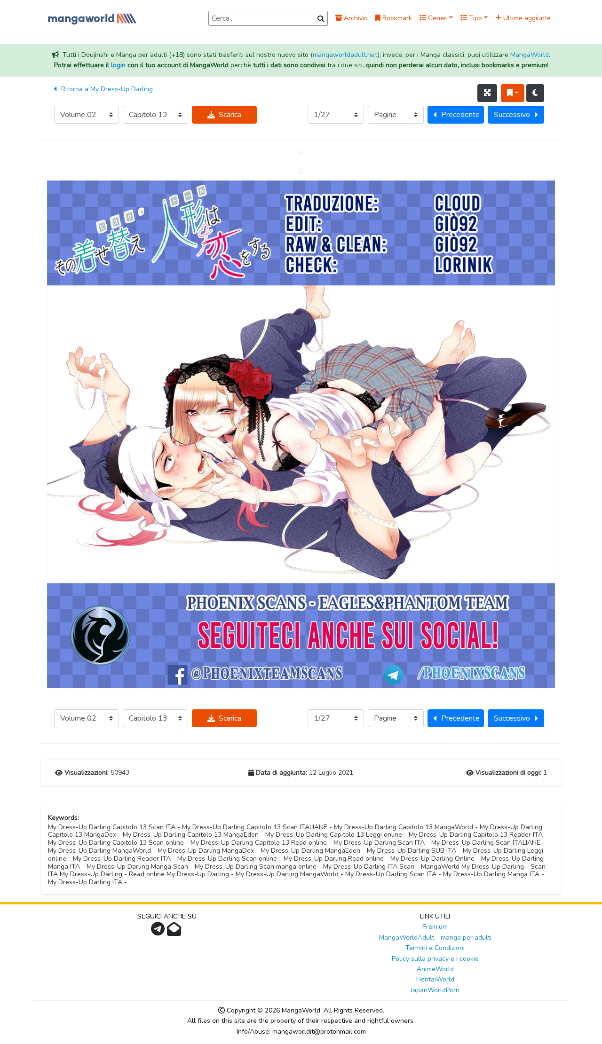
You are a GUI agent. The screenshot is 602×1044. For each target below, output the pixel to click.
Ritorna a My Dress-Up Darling (106, 89)
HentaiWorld (435, 979)
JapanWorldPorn (435, 990)
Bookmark (396, 18)
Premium (435, 926)
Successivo (512, 115)
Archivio (355, 18)
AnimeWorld (435, 969)
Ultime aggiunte (526, 18)
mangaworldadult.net (345, 54)
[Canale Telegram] (159, 931)
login (118, 65)
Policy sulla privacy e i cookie (435, 958)
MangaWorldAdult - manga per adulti (435, 937)
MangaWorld (529, 54)
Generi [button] (437, 18)
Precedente (460, 115)
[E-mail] (175, 931)
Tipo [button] (474, 18)
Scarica (230, 115)
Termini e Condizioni (435, 947)
